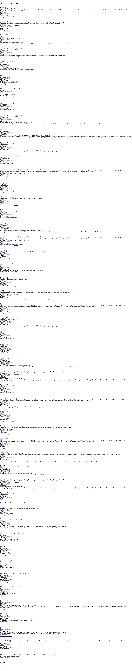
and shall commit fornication (5, 148)
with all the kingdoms (3, 154)
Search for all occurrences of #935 (6, 13)
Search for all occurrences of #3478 (6, 510)
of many (1, 458)
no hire (1, 491)
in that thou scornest (4, 329)
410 (6, 508)
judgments (2, 445)
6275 (5, 266)
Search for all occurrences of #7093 (6, 99)
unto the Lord (2, 79)
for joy (2, 511)
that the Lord (3, 113)
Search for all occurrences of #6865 (6, 132)
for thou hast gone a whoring (5, 524)
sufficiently (2, 255)
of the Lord (2, 46)
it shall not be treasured (4, 208)
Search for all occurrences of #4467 (6, 160)
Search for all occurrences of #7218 (6, 295)
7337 (3, 318)
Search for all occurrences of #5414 (6, 382)
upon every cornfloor (3, 550)
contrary (1, 410)
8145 (6, 71)
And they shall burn (6, 418)
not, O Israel (2, 506)
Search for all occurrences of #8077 (6, 616)
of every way (2, 296)
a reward (1, 383)
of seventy (2, 100)
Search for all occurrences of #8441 (6, 78)
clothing (1, 268)
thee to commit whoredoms (4, 369)
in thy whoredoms (3, 356)
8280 (3, 508)
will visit (1, 120)
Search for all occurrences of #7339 (6, 322)
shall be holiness (3, 195)
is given (1, 396)
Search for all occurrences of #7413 (6, 315)
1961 (5, 51)
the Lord (1, 242)
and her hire (2, 189)
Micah (2, 667)
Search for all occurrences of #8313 (6, 423)
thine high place (3, 310)
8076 (5, 612)
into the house (3, 40)
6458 (5, 569)
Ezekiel (2, 666)
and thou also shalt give (4, 484)
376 (7, 469)
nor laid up (2, 215)
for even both (3, 66)
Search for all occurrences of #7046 (6, 335)
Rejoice (3, 500)
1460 (11, 285)
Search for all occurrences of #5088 (6, 65)
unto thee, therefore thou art (4, 404)
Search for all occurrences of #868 (6, 19)
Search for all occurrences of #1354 (6, 288)
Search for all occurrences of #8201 (6, 450)
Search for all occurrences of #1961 (6, 409)
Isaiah (2, 665)
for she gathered (3, 617)
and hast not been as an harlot (5, 323)
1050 (16, 319)
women (8, 350)
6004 (5, 522)
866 (7, 146)
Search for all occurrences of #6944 (6, 201)
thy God (1, 53)
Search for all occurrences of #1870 (6, 301)
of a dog (1, 33)
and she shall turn (3, 133)
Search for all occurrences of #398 (6, 254)
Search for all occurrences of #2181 (6, 26)
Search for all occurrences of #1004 (6, 430)
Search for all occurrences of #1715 (6, 556)
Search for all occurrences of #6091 (6, 602)
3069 (17, 49)
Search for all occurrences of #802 (6, 355)
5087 (3, 61)
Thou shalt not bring (6, 6)
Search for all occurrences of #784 (6, 436)
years (1, 107)
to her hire (2, 141)
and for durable (3, 261)
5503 (5, 187)
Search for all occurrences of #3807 (6, 576)
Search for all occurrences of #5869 (6, 457)
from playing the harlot (4, 477)
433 (6, 90)
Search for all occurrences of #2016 (6, 349)
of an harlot (2, 630)
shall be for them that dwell (4, 228)
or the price (2, 27)
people (5, 517)
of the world (2, 161)
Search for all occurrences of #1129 (6, 282)
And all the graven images (6, 564)
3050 (15, 49)
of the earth (2, 175)
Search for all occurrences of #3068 (6, 52)
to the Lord (2, 202)
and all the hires (3, 577)
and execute (3, 437)
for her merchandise (4, 221)
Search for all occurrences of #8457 (6, 362)
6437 (28, 173)
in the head (2, 289)
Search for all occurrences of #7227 (6, 463)
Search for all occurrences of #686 (6, 214)
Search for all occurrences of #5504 (6, 188)
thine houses (2, 424)
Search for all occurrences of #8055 (6, 505)
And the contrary (5, 343)
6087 (5, 601)
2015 (3, 345)
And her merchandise (6, 182)
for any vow (2, 59)
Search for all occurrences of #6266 (6, 267)
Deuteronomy (3, 664)
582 (28, 352)
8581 (10, 74)
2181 (3, 358)
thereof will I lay (3, 603)
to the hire (2, 645)
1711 (5, 555)
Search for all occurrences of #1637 (6, 561)
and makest (2, 302)
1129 (8, 429)
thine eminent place (3, 283)
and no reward (3, 390)
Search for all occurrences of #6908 (6, 623)
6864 (5, 128)
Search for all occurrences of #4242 (6, 32)
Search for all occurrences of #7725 (6, 140)
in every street (2, 316)
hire (1, 336)
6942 (5, 200)
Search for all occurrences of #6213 (6, 309)
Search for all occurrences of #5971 (6, 523)
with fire (1, 431)
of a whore (2, 20)
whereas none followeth (5, 363)
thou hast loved (3, 537)
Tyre (1, 126)
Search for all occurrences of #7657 (6, 106)
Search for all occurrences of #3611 (6, 39)
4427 (5, 159)
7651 (7, 105)
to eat (2, 248)
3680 (5, 273)
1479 (15, 285)
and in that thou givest (4, 376)
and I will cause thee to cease (5, 471)
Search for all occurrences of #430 (6, 91)
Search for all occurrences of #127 (6, 180)
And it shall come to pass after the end (9, 94)
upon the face (2, 167)
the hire (1, 14)
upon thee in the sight (3, 451)
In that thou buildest (6, 276)
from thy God (2, 530)
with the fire (2, 590)
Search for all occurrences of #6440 (6, 174)
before (1, 234)
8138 (3, 109)
